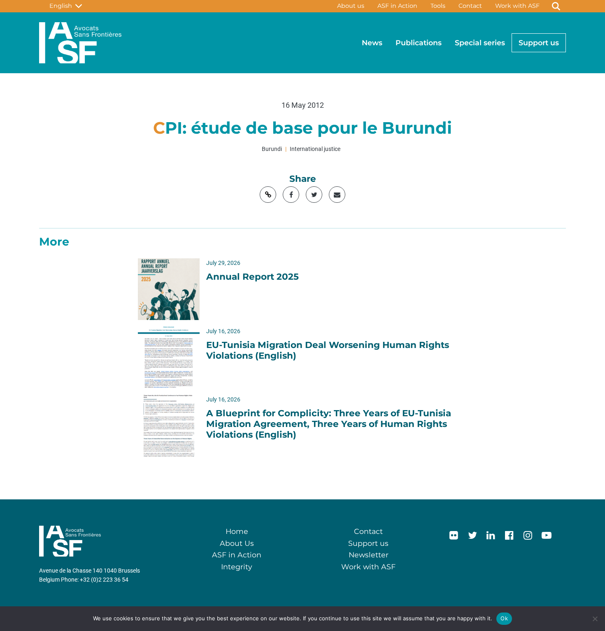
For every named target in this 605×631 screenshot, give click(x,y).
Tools (437, 5)
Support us (539, 42)
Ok (504, 618)
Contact (470, 5)
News (372, 42)
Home (237, 531)
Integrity (236, 566)
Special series (480, 42)
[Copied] (268, 194)
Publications (419, 42)
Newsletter (369, 554)
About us (350, 5)
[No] (595, 619)
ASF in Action (397, 5)
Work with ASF (517, 5)
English (62, 5)
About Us (237, 543)
